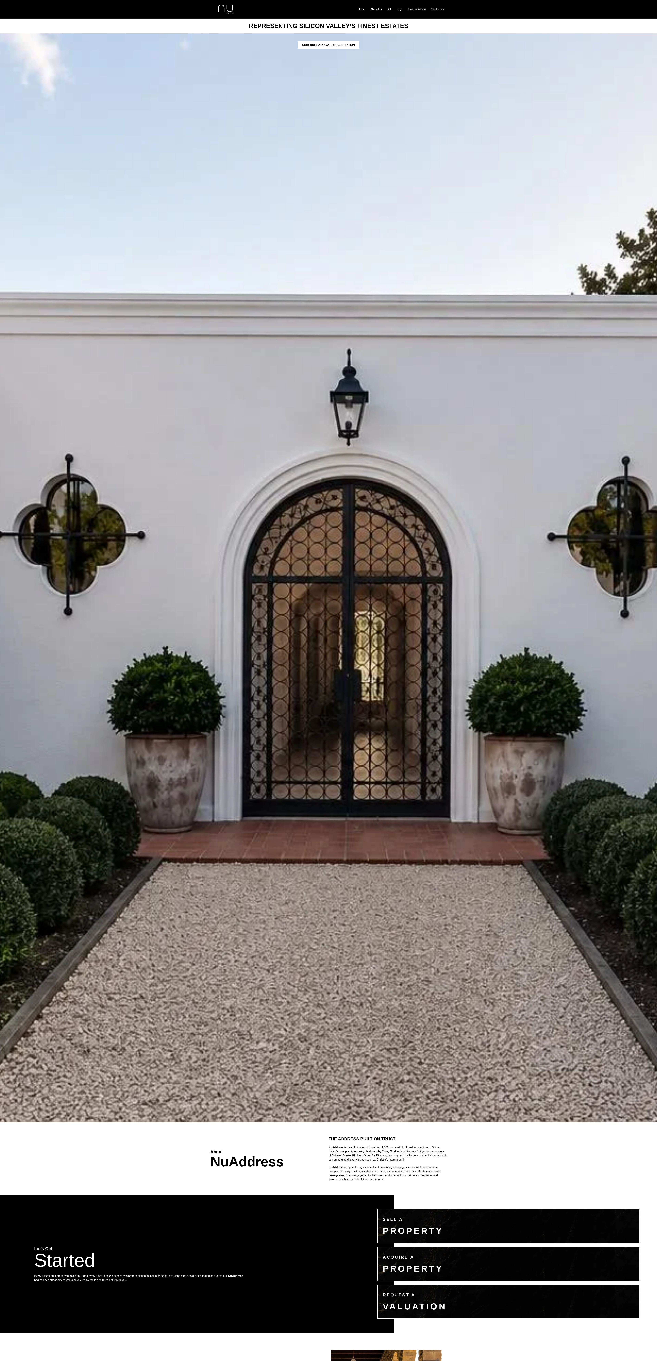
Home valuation (416, 9)
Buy (399, 9)
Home (361, 9)
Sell (389, 9)
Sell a (393, 1219)
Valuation (415, 1306)
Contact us (437, 9)
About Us (376, 9)
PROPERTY (413, 1231)
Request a (399, 1294)
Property (413, 1268)
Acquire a (398, 1257)
